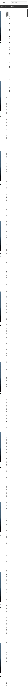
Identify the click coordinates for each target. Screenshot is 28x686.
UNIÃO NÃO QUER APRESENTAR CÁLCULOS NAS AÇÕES (9, 52)
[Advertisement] (15, 35)
